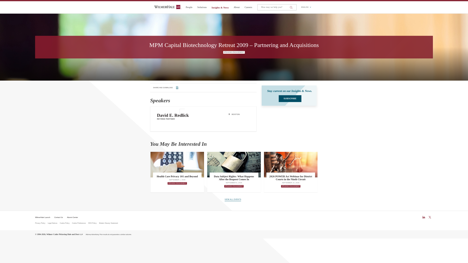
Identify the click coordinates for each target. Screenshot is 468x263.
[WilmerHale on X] (430, 217)
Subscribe (290, 99)
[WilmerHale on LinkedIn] (424, 217)
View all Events (233, 199)
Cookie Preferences (79, 223)
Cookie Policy (65, 223)
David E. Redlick (173, 115)
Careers (248, 7)
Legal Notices (52, 223)
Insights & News (220, 7)
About (237, 7)
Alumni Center (72, 217)
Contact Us (58, 217)
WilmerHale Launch (42, 217)
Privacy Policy (40, 223)
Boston (236, 114)
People (189, 7)
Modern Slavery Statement (108, 223)
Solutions (202, 7)
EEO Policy (92, 223)
